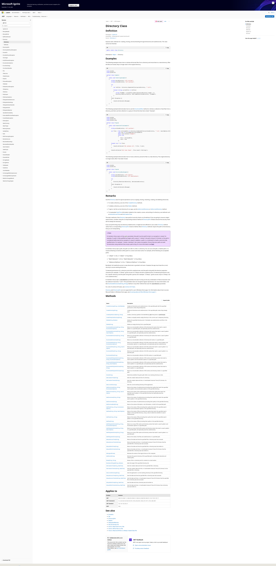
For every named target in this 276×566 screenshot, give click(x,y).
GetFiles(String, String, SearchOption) (115, 411)
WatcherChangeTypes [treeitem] (8, 181)
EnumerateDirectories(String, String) (118, 283)
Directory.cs (112, 38)
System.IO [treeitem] (5, 29)
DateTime (119, 212)
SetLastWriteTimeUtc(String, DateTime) (115, 485)
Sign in (272, 12)
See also (248, 33)
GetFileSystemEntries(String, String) (114, 432)
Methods (248, 29)
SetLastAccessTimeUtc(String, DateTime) (116, 478)
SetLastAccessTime (115, 214)
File (109, 516)
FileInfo (110, 520)
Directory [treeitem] (6, 42)
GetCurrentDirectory (143, 209)
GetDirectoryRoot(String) (112, 404)
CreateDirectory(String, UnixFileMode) (115, 306)
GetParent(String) (110, 456)
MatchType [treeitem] (5, 126)
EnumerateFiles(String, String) (113, 351)
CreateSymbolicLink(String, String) (114, 314)
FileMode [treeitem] (5, 84)
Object (114, 54)
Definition (248, 24)
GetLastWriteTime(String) (112, 446)
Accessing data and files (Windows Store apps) (142, 292)
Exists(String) (109, 375)
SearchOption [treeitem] (6, 147)
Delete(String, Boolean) (111, 320)
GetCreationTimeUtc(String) (113, 380)
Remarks (248, 28)
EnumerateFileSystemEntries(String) (115, 370)
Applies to (248, 31)
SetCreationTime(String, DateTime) (114, 465)
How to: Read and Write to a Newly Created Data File (122, 530)
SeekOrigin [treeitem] (5, 149)
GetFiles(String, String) (111, 417)
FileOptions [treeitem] (5, 89)
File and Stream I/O (113, 524)
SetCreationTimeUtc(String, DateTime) (115, 468)
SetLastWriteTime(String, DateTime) (114, 482)
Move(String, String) (111, 460)
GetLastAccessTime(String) (112, 439)
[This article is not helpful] (260, 38)
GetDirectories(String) (111, 401)
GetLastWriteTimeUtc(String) (113, 449)
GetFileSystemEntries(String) (113, 436)
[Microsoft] (3, 13)
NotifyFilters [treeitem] (6, 131)
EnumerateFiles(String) (111, 355)
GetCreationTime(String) (112, 377)
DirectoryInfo (147, 219)
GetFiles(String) (110, 421)
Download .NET (269, 16)
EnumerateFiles (139, 109)
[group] (138, 135)
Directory (112, 199)
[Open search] (268, 12)
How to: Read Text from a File (116, 526)
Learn (107, 21)
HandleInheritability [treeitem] (8, 112)
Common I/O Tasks (130, 287)
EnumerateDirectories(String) (113, 339)
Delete (130, 206)
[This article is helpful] (258, 38)
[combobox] (16, 23)
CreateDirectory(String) (111, 310)
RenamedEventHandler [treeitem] (8, 144)
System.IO (114, 34)
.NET (111, 21)
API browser (117, 21)
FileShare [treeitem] (5, 92)
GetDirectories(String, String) (113, 397)
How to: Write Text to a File (115, 528)
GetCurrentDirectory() (111, 384)
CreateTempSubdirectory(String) (114, 317)
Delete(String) (109, 324)
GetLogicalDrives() (110, 453)
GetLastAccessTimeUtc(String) (113, 442)
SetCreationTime (127, 214)
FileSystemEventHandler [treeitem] (9, 105)
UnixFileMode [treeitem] (6, 170)
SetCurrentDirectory (156, 209)
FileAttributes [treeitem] (6, 76)
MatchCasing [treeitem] (6, 123)
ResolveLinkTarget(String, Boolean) (114, 463)
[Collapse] (30, 20)
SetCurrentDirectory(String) (112, 472)
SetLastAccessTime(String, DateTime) (115, 475)
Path (152, 244)
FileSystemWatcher (113, 522)
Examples (248, 26)
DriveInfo (110, 514)
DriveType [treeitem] (5, 57)
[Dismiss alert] (273, 3)
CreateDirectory (132, 203)
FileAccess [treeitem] (5, 73)
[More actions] (169, 21)
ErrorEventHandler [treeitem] (7, 68)
